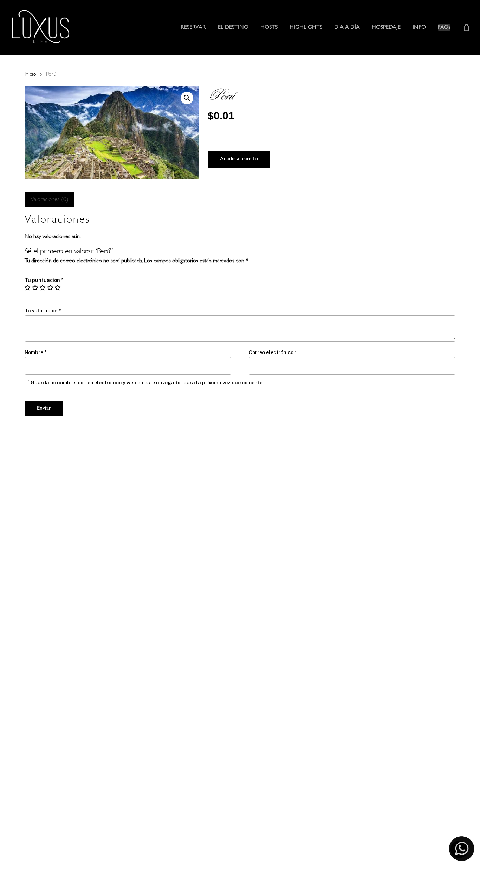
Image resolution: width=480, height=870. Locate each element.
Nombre (35, 352)
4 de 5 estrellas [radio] (50, 287)
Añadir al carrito (239, 159)
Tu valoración (43, 311)
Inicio (30, 74)
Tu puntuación (44, 280)
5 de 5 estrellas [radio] (58, 287)
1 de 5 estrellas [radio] (28, 287)
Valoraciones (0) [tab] (50, 199)
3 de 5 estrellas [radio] (43, 287)
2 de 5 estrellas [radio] (35, 287)
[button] (187, 98)
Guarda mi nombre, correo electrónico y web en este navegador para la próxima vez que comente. (147, 382)
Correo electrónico (273, 352)
